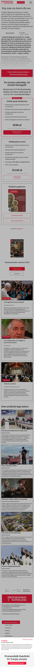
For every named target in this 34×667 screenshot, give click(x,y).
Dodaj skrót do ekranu (17, 663)
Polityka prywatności (27, 639)
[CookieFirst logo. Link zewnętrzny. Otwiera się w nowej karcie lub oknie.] (4, 641)
